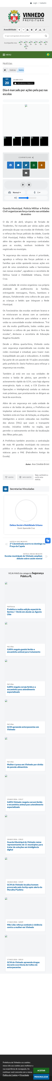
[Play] (23, 185)
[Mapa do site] (40, 30)
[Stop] (29, 185)
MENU (8, 55)
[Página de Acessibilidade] (44, 30)
